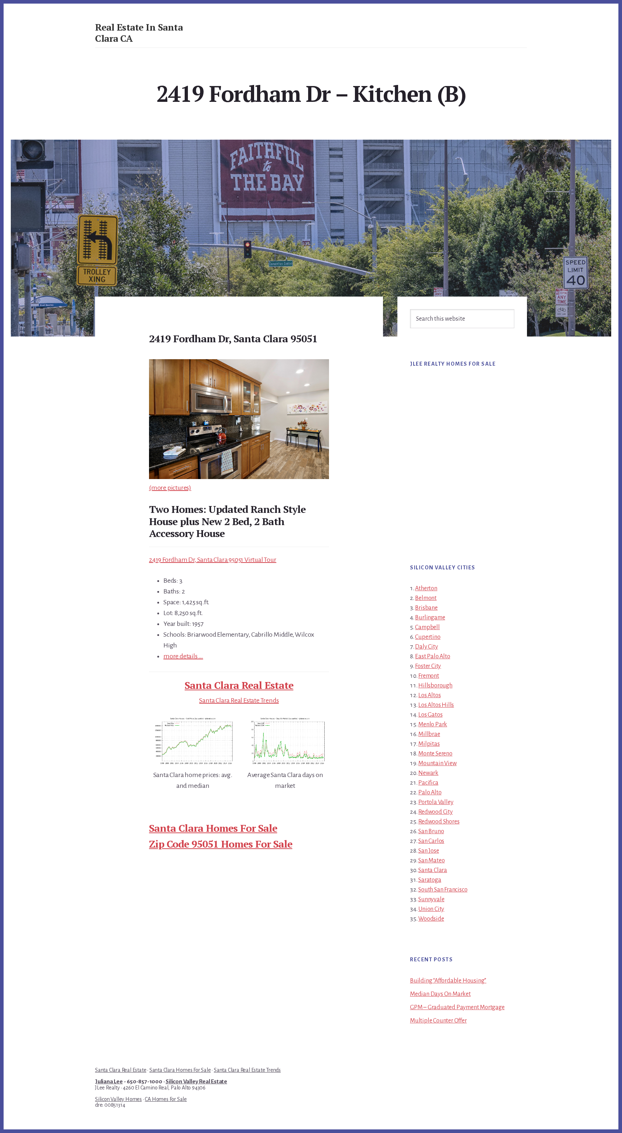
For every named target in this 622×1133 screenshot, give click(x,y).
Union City (431, 909)
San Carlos (431, 841)
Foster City (428, 666)
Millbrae (429, 734)
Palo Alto (429, 792)
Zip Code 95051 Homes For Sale (220, 843)
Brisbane (426, 608)
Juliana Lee (109, 1081)
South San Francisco (442, 889)
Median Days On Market (440, 994)
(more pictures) (170, 487)
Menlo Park (432, 724)
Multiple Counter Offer (438, 1020)
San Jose (428, 851)
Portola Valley (435, 802)
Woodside (431, 919)
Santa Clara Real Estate (239, 685)
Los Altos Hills (436, 705)
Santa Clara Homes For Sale (213, 828)
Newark (428, 773)
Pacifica (428, 783)
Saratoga (429, 880)
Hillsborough (435, 685)
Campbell (427, 627)
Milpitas (429, 744)
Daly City (426, 647)
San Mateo (431, 860)
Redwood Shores (438, 821)
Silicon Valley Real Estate (196, 1081)
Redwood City (435, 812)
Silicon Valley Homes (118, 1099)
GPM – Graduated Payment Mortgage (457, 1007)
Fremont (428, 676)
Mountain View (437, 763)
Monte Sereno (435, 753)
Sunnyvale (431, 899)
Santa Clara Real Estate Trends (239, 700)
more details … (183, 656)
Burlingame (430, 617)
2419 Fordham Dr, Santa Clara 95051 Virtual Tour (212, 559)
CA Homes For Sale (166, 1099)
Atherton (426, 588)
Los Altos (429, 695)
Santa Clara (432, 870)
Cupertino (427, 637)
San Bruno (431, 831)
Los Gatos (430, 715)
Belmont (426, 598)
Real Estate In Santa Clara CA (138, 32)
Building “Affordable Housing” (448, 981)
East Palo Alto (432, 656)
